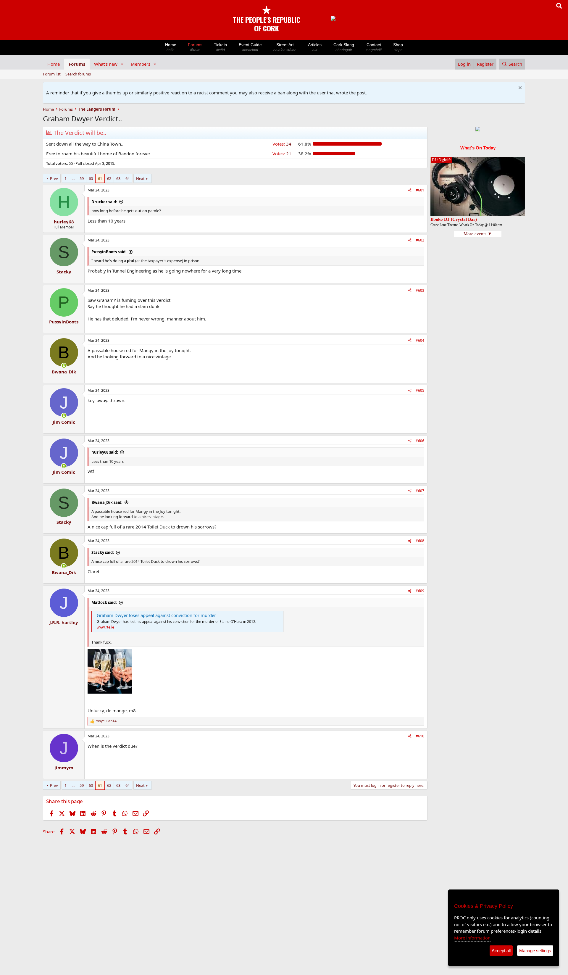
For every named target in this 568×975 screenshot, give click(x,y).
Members (140, 64)
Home (170, 47)
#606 (420, 440)
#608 (420, 540)
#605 (420, 390)
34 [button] (281, 144)
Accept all (501, 950)
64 (127, 178)
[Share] (410, 190)
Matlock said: (104, 602)
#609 (420, 590)
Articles (315, 47)
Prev (54, 178)
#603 (420, 290)
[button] (122, 64)
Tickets (220, 47)
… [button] (73, 178)
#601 (420, 190)
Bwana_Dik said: (106, 502)
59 (82, 178)
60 (91, 178)
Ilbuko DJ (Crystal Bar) (453, 219)
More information (472, 938)
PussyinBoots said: (109, 251)
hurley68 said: (104, 452)
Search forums (78, 74)
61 (100, 178)
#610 (420, 736)
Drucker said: (104, 201)
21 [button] (281, 154)
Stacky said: (102, 552)
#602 (420, 240)
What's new (105, 64)
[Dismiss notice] (519, 88)
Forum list (52, 74)
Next (140, 178)
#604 (420, 340)
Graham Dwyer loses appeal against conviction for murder (156, 615)
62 (109, 178)
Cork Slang (343, 47)
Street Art (284, 47)
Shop (398, 47)
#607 (420, 490)
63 (118, 178)
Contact (374, 47)
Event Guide (250, 47)
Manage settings (535, 950)
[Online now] (64, 365)
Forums (195, 47)
